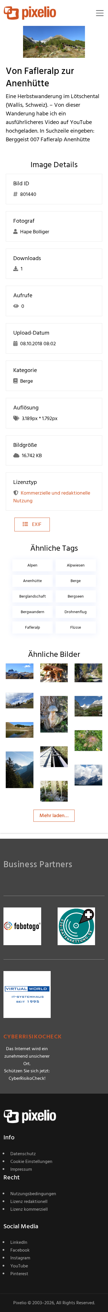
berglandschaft (32, 596)
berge (76, 580)
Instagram (20, 1258)
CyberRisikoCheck (32, 1037)
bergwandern (32, 612)
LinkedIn (18, 1242)
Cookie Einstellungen (31, 1161)
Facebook (20, 1250)
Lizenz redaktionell (29, 1201)
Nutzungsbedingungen (33, 1193)
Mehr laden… (54, 815)
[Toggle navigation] (100, 13)
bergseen (76, 596)
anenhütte (32, 580)
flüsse (75, 627)
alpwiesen (76, 565)
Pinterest (19, 1273)
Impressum (21, 1169)
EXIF (36, 524)
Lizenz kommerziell (29, 1209)
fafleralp (32, 627)
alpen (32, 565)
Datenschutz (23, 1153)
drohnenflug (76, 612)
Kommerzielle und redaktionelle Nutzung (51, 497)
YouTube (19, 1266)
